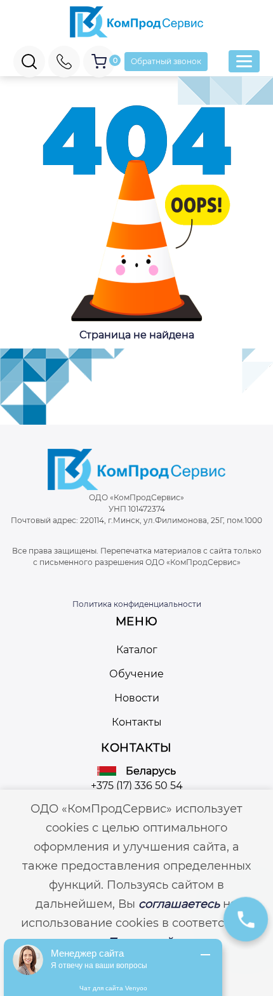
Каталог (136, 650)
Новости (136, 698)
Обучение (136, 674)
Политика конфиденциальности (136, 604)
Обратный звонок (166, 61)
